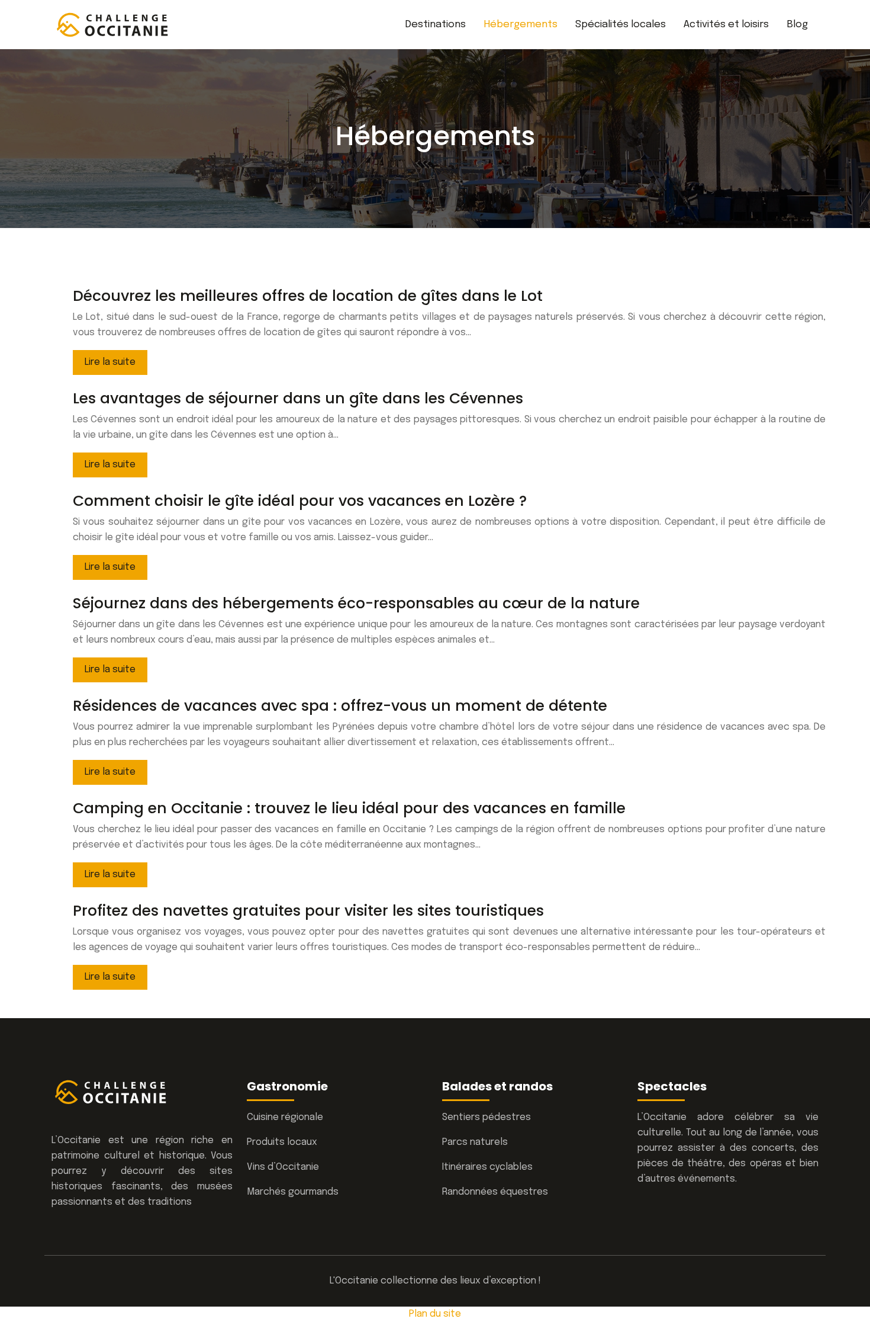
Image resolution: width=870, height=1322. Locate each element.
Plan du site (435, 1314)
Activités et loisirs (726, 25)
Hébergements (521, 25)
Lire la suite (110, 362)
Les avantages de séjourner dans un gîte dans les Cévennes (298, 398)
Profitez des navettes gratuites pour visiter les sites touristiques (308, 910)
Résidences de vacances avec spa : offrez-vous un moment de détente (340, 705)
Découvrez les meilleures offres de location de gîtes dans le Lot (308, 295)
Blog (797, 25)
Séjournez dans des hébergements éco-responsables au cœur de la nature (356, 603)
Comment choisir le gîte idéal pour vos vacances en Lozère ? (300, 500)
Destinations (435, 25)
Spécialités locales (620, 25)
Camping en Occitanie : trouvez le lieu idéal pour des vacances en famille (349, 808)
